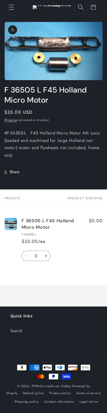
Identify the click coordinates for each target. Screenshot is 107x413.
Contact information (59, 401)
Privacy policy (60, 393)
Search (16, 331)
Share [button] (15, 172)
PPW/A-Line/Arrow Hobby (51, 386)
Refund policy (33, 393)
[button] (11, 7)
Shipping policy (27, 401)
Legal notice (88, 401)
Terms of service (88, 393)
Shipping (10, 120)
